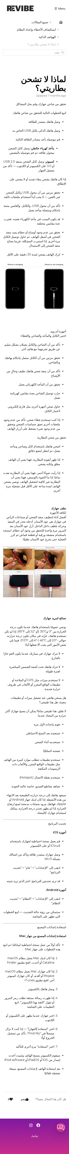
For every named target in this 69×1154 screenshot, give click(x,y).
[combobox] (34, 52)
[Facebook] (38, 1125)
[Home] (61, 22)
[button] (60, 1127)
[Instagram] (31, 1125)
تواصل (34, 1136)
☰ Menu (59, 8)
